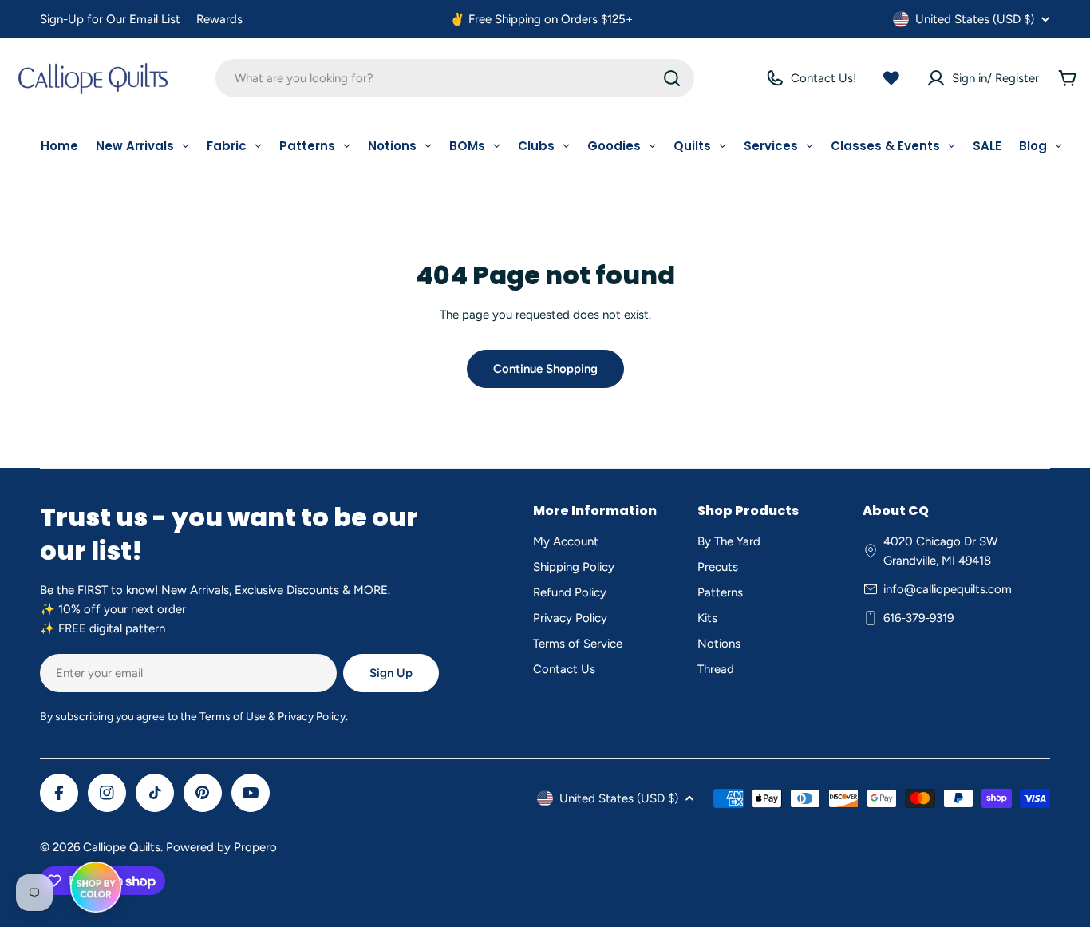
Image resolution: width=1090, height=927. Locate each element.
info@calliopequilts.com (947, 589)
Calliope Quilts (121, 847)
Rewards (219, 19)
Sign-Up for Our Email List (110, 19)
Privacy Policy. (313, 716)
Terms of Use (232, 716)
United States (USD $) (974, 19)
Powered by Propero (221, 847)
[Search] (671, 78)
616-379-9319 (918, 618)
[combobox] (454, 78)
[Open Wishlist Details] (891, 78)
